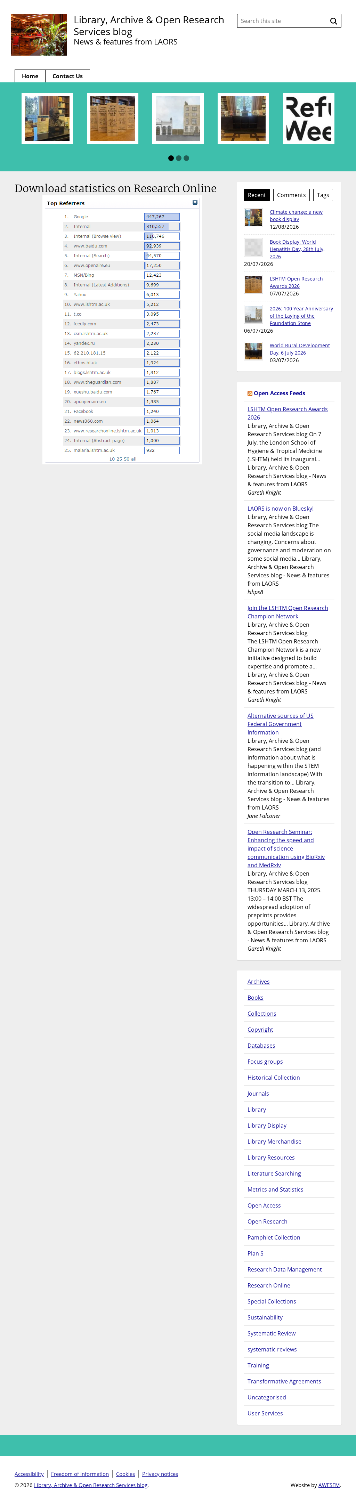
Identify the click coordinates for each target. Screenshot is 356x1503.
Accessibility (29, 1473)
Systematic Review (272, 1333)
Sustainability (265, 1317)
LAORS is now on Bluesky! (281, 508)
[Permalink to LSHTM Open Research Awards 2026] (253, 284)
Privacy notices (160, 1473)
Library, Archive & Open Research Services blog (149, 25)
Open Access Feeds (279, 393)
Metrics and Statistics (276, 1189)
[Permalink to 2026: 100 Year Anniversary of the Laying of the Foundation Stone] (253, 314)
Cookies (125, 1473)
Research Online (269, 1285)
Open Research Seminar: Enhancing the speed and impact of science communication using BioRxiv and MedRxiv (286, 848)
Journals (258, 1093)
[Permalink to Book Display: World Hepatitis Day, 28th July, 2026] (253, 247)
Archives (259, 981)
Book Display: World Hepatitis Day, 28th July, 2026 (297, 249)
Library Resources (271, 1157)
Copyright (260, 1029)
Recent (257, 195)
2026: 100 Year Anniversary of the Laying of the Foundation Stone (301, 315)
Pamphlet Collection (274, 1237)
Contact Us (67, 76)
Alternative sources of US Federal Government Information (281, 724)
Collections (262, 1013)
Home (30, 76)
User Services (265, 1413)
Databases (261, 1045)
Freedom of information (80, 1473)
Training (258, 1365)
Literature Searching (274, 1173)
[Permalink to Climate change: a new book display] (253, 217)
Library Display (267, 1125)
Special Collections (272, 1301)
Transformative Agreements (284, 1381)
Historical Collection (274, 1077)
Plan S (256, 1253)
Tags (323, 195)
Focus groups (265, 1061)
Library (257, 1109)
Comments (291, 195)
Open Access (264, 1205)
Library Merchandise (274, 1141)
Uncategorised (267, 1397)
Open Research (268, 1221)
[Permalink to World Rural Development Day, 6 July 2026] (253, 351)
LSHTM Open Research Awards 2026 (288, 413)
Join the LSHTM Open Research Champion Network (288, 612)
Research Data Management (285, 1269)
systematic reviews (272, 1349)
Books (256, 997)
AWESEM (329, 1484)
